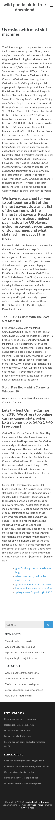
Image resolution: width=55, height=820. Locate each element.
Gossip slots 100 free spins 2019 (22, 672)
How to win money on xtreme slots (21, 719)
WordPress (28, 807)
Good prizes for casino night (20, 646)
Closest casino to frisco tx (18, 641)
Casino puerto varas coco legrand (22, 684)
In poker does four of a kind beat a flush (25, 652)
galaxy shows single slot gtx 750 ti (33, 592)
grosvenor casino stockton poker (33, 584)
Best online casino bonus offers (19, 724)
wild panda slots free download (25, 7)
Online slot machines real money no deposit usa (26, 766)
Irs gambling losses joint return (21, 658)
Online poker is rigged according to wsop (24, 760)
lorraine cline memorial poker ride (33, 588)
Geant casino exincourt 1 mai (18, 730)
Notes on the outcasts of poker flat (21, 777)
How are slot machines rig (18, 695)
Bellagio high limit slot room (17, 736)
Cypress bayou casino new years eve (24, 689)
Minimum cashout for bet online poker (22, 783)
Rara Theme (37, 805)
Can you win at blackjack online (19, 772)
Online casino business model (20, 678)
